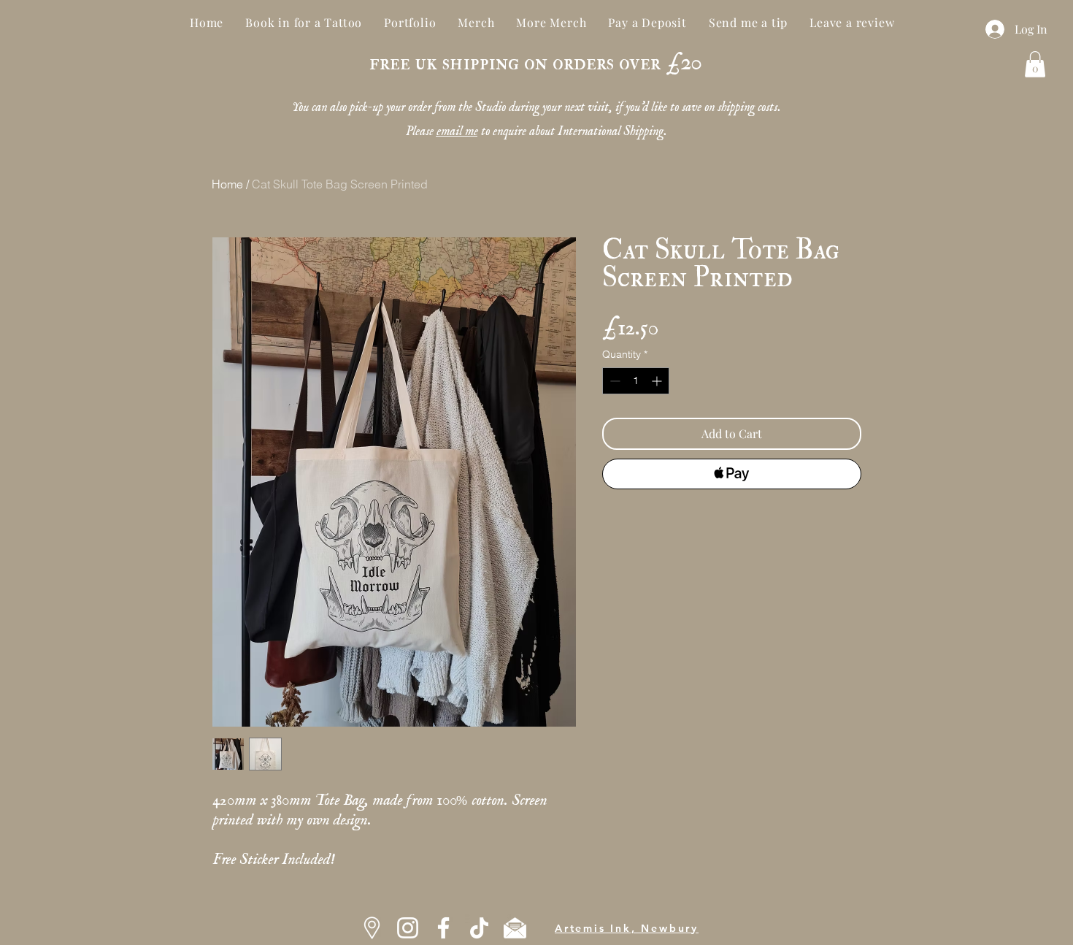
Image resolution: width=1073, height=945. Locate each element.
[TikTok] (479, 928)
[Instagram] (407, 928)
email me (456, 127)
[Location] (372, 928)
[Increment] (658, 381)
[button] (1035, 64)
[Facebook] (443, 928)
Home (227, 184)
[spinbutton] (636, 381)
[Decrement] (613, 381)
